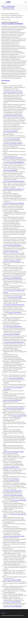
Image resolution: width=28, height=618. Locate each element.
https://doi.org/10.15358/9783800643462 (12, 278)
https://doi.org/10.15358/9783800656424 (14, 162)
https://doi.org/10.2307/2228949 (12, 139)
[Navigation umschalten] (25, 2)
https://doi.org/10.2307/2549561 (19, 500)
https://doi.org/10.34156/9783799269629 (12, 326)
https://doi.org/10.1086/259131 (16, 378)
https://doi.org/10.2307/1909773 (12, 480)
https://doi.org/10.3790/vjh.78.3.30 (11, 467)
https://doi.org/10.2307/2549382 (14, 297)
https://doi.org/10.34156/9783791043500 (12, 400)
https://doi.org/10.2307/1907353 (10, 131)
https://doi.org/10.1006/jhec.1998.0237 (12, 261)
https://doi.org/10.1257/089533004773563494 (13, 451)
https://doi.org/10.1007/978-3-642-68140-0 (13, 495)
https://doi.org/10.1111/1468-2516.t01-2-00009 (13, 536)
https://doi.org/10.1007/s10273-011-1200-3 (13, 92)
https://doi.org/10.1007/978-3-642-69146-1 (15, 408)
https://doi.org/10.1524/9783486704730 (12, 601)
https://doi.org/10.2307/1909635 (19, 415)
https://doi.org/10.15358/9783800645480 (12, 606)
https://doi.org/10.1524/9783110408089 (12, 580)
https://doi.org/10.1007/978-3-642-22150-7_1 (13, 157)
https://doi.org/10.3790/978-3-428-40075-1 (13, 143)
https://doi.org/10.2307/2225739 (14, 312)
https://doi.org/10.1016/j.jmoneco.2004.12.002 (13, 203)
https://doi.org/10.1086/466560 (10, 170)
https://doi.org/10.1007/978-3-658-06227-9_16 (13, 189)
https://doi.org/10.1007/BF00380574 (11, 334)
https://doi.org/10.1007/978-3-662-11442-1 (13, 115)
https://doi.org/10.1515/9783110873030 (12, 245)
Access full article (5, 80)
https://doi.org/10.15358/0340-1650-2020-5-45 (13, 304)
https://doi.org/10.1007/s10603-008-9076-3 (13, 490)
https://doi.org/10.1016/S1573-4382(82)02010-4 (14, 181)
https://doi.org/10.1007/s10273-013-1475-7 (15, 342)
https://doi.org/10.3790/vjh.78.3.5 (10, 251)
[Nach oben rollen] (25, 615)
